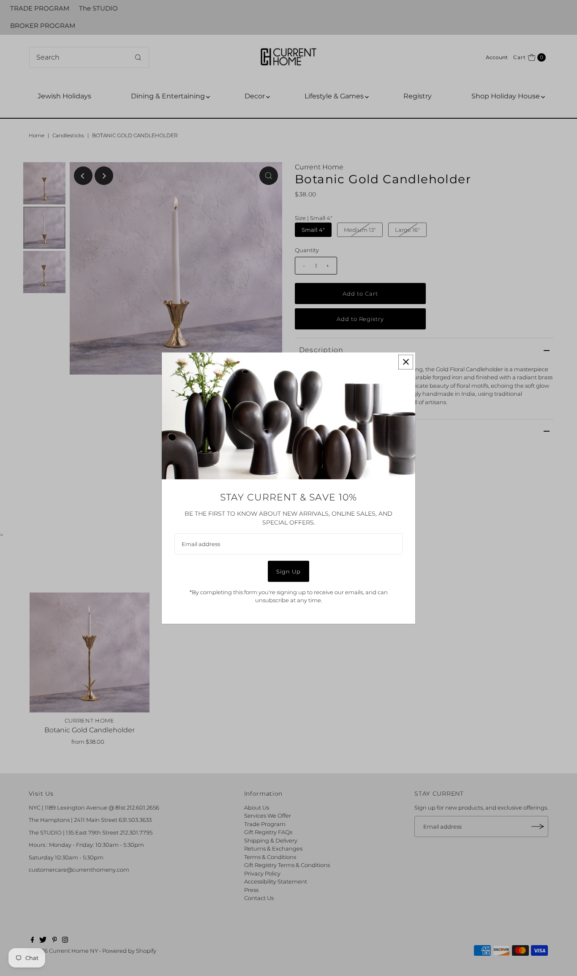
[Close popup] (405, 361)
